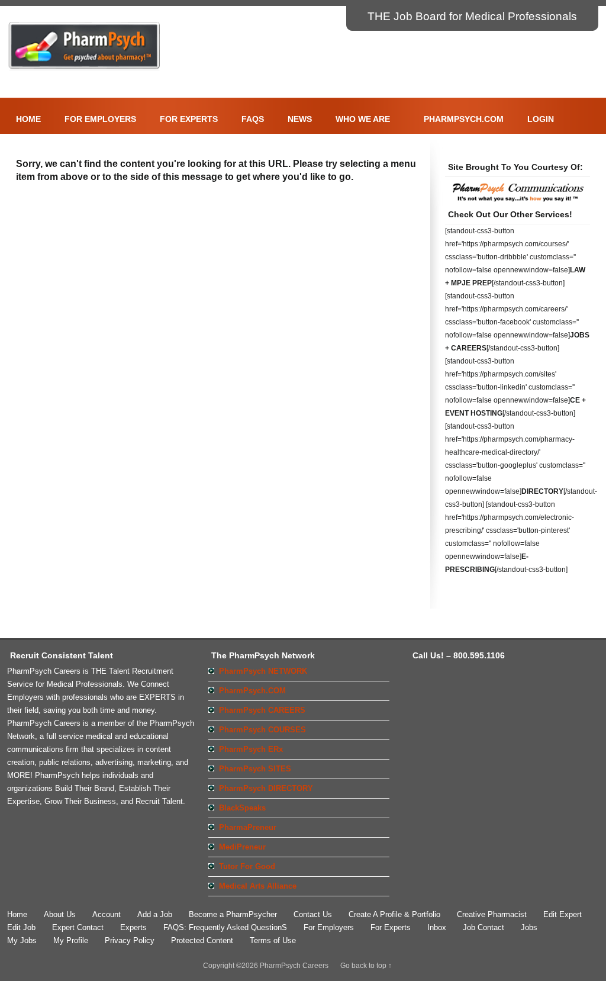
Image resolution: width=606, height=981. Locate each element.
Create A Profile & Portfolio (394, 914)
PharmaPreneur (247, 827)
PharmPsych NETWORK (263, 671)
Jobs (529, 927)
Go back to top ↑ (366, 965)
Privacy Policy (129, 940)
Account (106, 914)
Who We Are (358, 118)
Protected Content (202, 940)
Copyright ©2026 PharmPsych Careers (265, 965)
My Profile (70, 940)
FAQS (252, 119)
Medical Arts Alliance (257, 886)
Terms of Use (273, 940)
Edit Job (21, 927)
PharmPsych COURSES (262, 729)
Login (536, 118)
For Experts (189, 119)
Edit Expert (562, 914)
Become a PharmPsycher (233, 914)
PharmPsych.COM (464, 119)
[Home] (84, 69)
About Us (60, 914)
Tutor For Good (247, 866)
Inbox (436, 927)
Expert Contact (78, 927)
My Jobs (22, 940)
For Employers (100, 119)
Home (28, 119)
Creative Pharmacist (492, 914)
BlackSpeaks (242, 807)
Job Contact (483, 927)
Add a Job (154, 914)
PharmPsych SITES (255, 768)
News (300, 119)
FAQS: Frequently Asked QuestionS (225, 927)
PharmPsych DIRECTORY (266, 788)
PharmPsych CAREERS (262, 710)
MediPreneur (242, 846)
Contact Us (313, 914)
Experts (133, 927)
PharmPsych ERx (251, 749)
